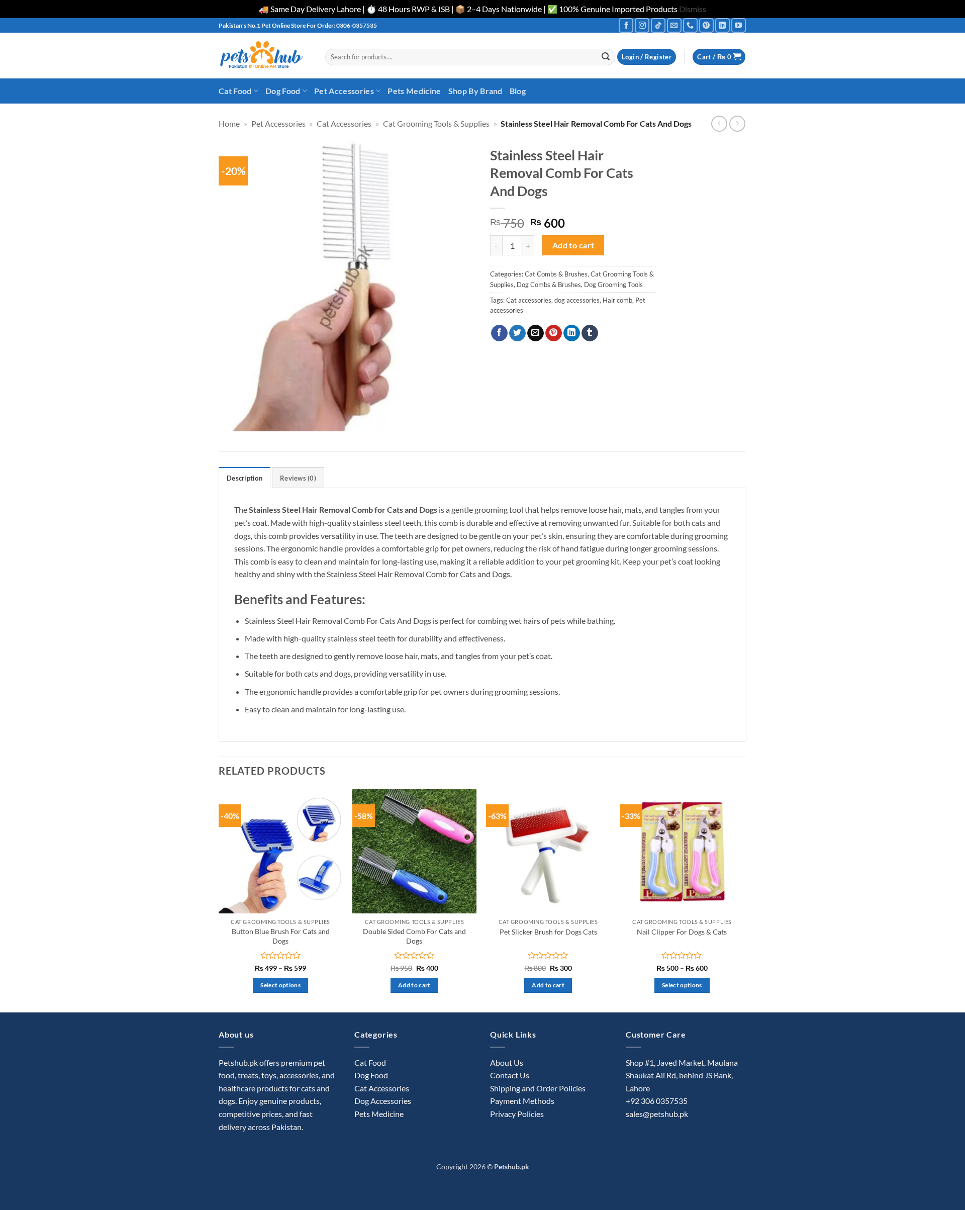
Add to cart (573, 245)
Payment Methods (522, 1100)
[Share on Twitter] (517, 333)
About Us (506, 1062)
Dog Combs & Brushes (549, 285)
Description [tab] (244, 478)
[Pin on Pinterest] (553, 333)
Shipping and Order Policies (538, 1088)
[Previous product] (737, 123)
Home (229, 123)
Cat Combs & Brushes (556, 274)
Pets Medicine (414, 91)
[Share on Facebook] (499, 333)
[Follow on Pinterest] (706, 25)
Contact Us (509, 1075)
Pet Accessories (344, 91)
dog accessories (577, 300)
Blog (518, 91)
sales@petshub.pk (657, 1114)
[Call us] (690, 25)
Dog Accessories (382, 1100)
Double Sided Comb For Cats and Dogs (414, 936)
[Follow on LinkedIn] (722, 25)
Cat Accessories (344, 123)
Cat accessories (528, 300)
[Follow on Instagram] (642, 25)
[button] (646, 57)
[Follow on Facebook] (626, 25)
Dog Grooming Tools (613, 285)
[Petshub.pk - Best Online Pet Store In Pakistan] (264, 55)
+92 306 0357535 (657, 1100)
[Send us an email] (674, 25)
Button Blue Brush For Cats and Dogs (281, 936)
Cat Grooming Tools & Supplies (436, 123)
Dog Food (283, 91)
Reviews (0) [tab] (298, 478)
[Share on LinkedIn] (571, 333)
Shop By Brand (475, 91)
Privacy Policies (517, 1114)
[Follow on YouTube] (738, 25)
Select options (280, 985)
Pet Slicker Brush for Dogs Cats (548, 931)
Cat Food (235, 91)
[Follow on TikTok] (658, 25)
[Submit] (605, 56)
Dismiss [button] (692, 9)
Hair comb (617, 300)
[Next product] (719, 123)
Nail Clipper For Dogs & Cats (682, 931)
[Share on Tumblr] (590, 333)
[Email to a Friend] (535, 333)
